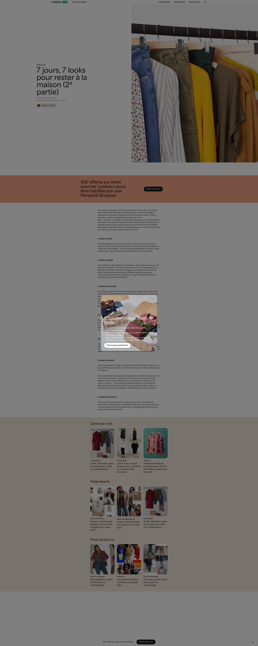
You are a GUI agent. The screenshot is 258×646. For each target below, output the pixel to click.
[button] (152, 299)
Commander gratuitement (117, 345)
